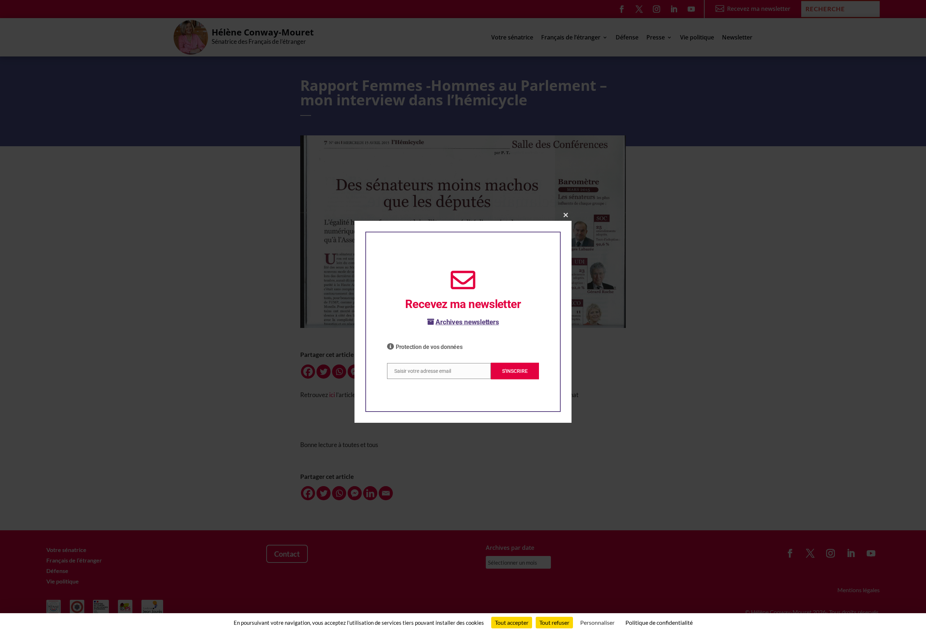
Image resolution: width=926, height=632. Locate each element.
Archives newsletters (467, 322)
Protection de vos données (429, 347)
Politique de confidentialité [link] (659, 622)
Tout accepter (511, 622)
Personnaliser (597, 622)
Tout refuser (554, 622)
